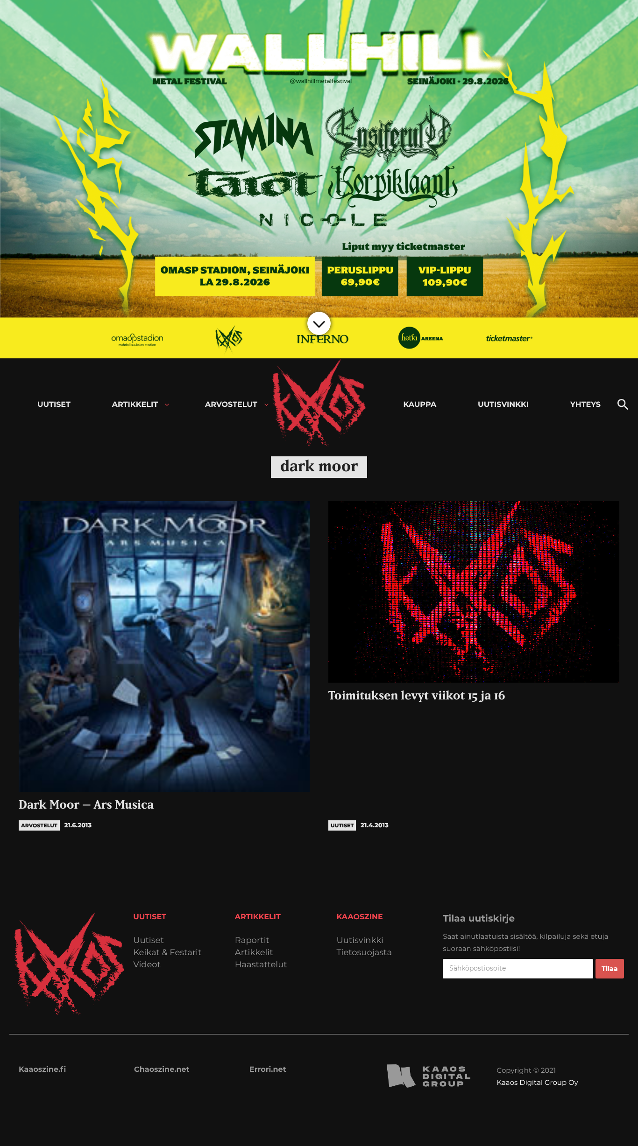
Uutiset (148, 940)
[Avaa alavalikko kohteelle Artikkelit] (167, 405)
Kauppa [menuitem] (419, 404)
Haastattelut (261, 965)
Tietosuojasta (364, 952)
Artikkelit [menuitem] (135, 404)
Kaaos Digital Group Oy (537, 1082)
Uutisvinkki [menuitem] (503, 404)
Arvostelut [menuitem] (231, 404)
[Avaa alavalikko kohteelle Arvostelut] (266, 405)
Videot (147, 965)
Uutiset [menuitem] (54, 404)
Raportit (252, 940)
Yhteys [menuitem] (585, 404)
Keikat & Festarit (167, 952)
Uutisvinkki (360, 940)
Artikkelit (254, 952)
